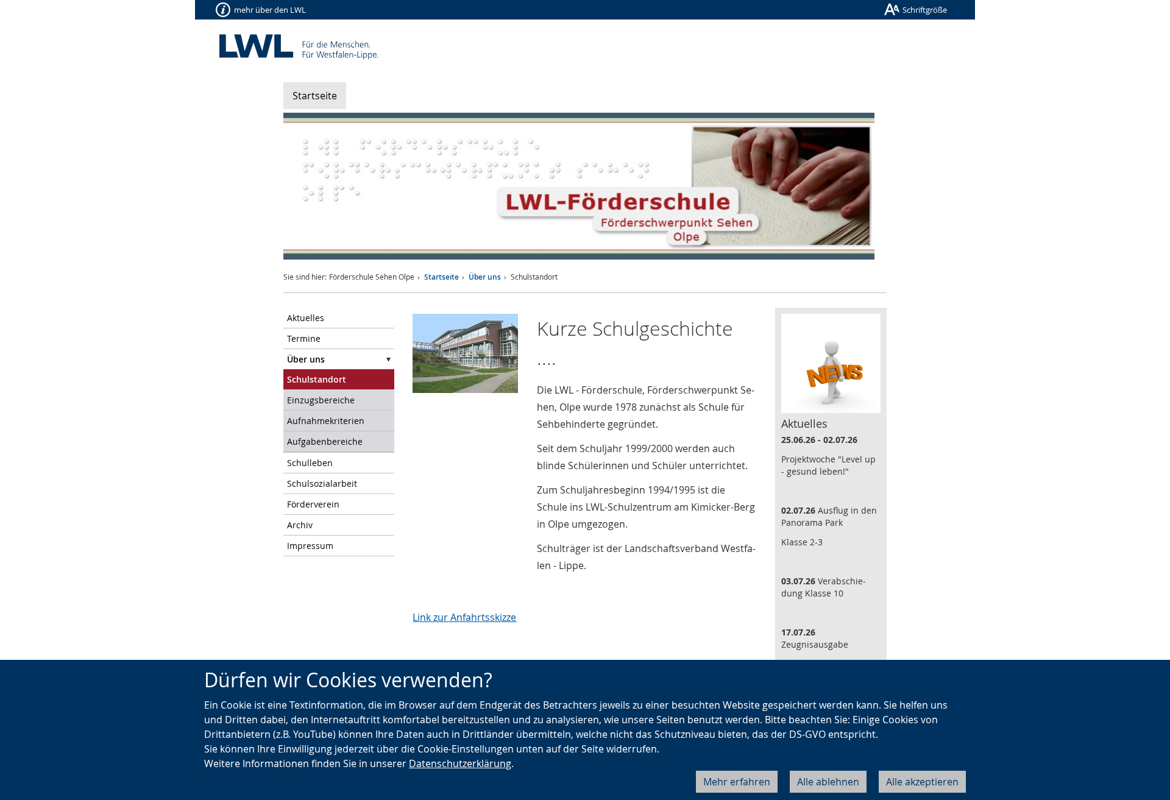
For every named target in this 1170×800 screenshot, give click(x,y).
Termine (304, 338)
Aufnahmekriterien (325, 421)
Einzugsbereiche (321, 400)
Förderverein (313, 504)
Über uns (485, 277)
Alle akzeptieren (922, 781)
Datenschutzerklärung (460, 763)
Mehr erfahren (736, 781)
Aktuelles (305, 318)
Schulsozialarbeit (322, 483)
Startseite (314, 95)
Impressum (310, 545)
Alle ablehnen (828, 781)
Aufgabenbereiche (325, 441)
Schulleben (310, 463)
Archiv (300, 525)
